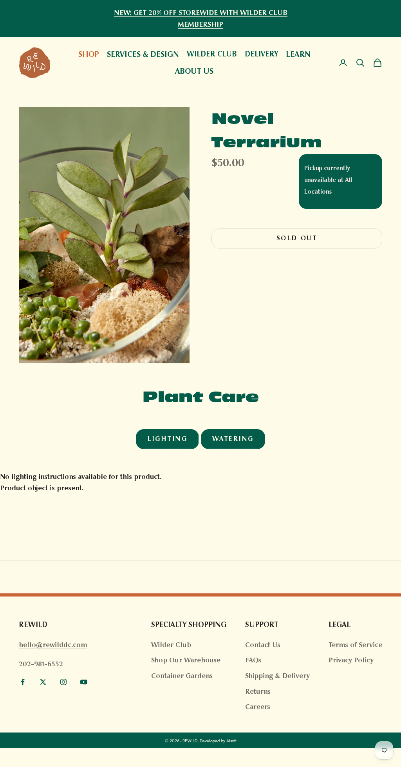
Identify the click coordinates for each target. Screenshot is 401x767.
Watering (233, 439)
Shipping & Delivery (277, 675)
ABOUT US (194, 71)
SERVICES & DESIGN (143, 54)
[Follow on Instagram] (63, 682)
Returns (258, 691)
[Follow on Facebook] (23, 682)
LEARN (298, 54)
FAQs (253, 660)
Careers (257, 706)
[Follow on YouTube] (84, 682)
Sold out (296, 238)
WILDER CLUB (212, 53)
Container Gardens (182, 675)
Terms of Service (355, 644)
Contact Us (262, 644)
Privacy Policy (351, 660)
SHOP (88, 54)
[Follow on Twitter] (43, 682)
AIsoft (231, 741)
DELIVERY (261, 53)
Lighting (167, 439)
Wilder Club (171, 644)
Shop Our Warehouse (185, 660)
